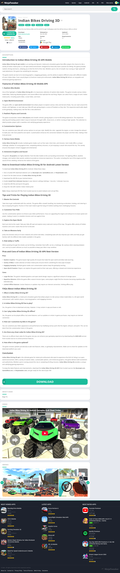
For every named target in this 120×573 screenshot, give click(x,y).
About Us (3, 570)
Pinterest (45, 47)
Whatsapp (66, 47)
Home (67, 3)
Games (74, 3)
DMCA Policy (37, 570)
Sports (46, 25)
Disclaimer (45, 570)
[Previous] (2, 483)
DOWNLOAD (45, 382)
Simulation (39, 25)
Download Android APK (11, 33)
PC (97, 3)
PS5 (102, 3)
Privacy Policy (18, 570)
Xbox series (109, 3)
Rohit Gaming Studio (24, 34)
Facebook (24, 47)
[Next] (88, 483)
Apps (80, 3)
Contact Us (10, 570)
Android (86, 3)
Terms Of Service (28, 570)
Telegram (56, 47)
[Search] (114, 9)
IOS (93, 3)
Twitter (34, 47)
